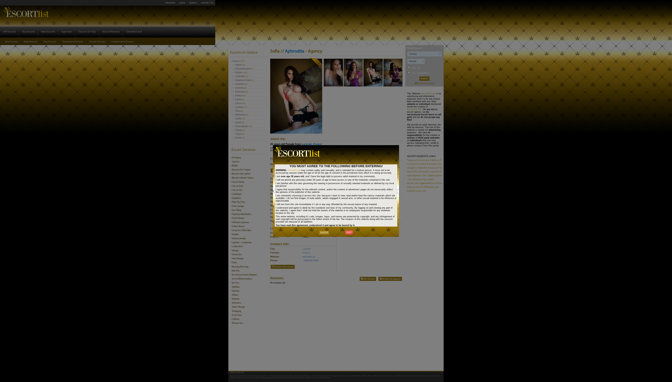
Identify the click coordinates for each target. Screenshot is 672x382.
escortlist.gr (294, 170)
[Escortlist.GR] (299, 157)
